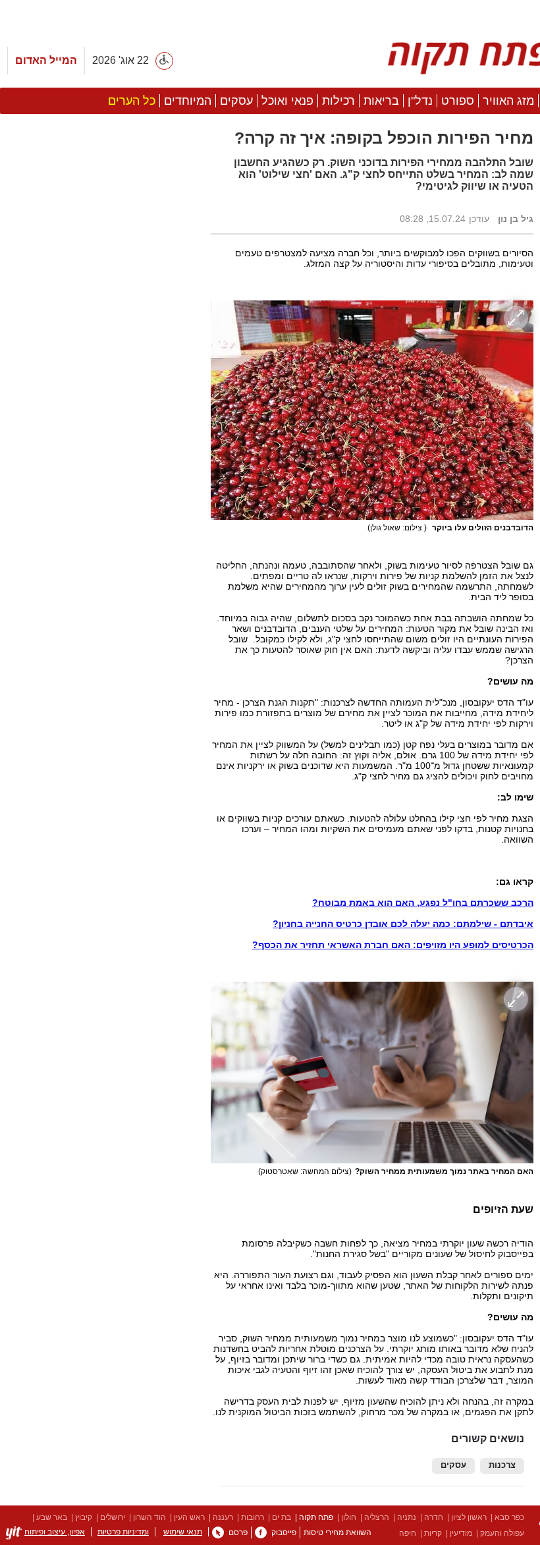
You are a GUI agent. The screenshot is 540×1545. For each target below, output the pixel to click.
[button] (99, 742)
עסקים (453, 1465)
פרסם (238, 1532)
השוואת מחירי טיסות (337, 1532)
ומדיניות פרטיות (123, 1531)
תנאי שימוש (182, 1531)
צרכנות (502, 1465)
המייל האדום (46, 60)
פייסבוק (283, 1532)
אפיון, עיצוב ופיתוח (54, 1531)
